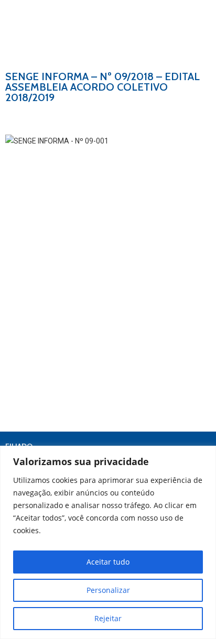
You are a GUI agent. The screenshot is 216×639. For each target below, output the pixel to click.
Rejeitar (108, 618)
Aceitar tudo (108, 562)
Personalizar (108, 590)
